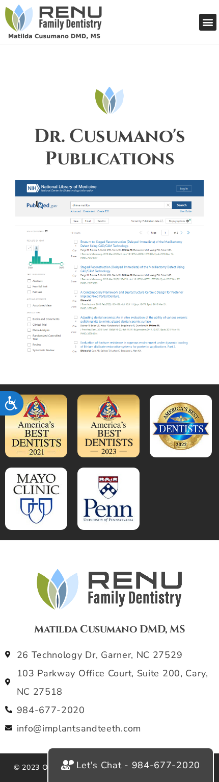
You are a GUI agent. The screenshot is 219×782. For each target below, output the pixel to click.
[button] (207, 22)
